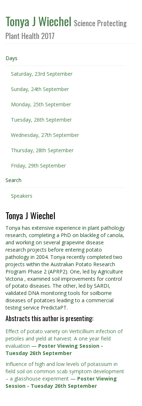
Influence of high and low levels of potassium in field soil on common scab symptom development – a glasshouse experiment (64, 371)
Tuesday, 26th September (41, 119)
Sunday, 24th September (40, 89)
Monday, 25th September (41, 104)
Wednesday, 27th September (45, 134)
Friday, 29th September (38, 165)
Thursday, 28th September (42, 150)
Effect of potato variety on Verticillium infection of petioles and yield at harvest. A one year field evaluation (64, 338)
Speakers (21, 195)
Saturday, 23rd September (41, 73)
